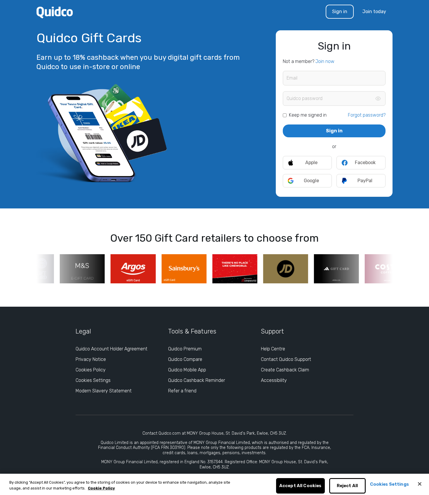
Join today (374, 11)
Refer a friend (182, 391)
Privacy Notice (91, 359)
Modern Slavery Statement (104, 391)
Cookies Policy (91, 370)
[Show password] (378, 98)
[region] (214, 484)
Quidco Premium (185, 349)
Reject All (347, 486)
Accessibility (274, 380)
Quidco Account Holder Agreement (111, 349)
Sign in (339, 11)
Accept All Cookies (300, 486)
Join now (324, 61)
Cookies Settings (93, 380)
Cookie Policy (101, 488)
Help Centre (273, 349)
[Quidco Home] (54, 12)
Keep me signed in (308, 115)
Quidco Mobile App (187, 370)
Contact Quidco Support (286, 359)
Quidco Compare (185, 359)
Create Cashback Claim (285, 370)
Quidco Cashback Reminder (196, 380)
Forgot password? (367, 115)
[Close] (419, 484)
